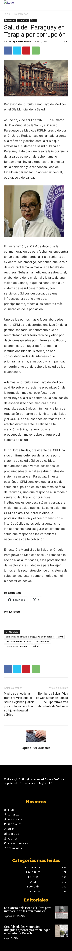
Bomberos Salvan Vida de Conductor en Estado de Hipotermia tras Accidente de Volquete (52, 700)
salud (36, 646)
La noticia (23, 20)
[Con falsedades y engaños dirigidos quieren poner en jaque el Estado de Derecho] (61, 931)
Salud (33, 20)
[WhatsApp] (36, 51)
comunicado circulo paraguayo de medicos (30, 636)
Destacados (21, 14)
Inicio (7, 14)
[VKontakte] (43, 790)
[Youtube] (50, 790)
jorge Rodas (42, 641)
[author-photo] (36, 742)
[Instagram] (28, 790)
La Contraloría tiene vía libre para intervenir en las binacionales (27, 909)
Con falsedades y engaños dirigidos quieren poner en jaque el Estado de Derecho (27, 930)
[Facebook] (8, 51)
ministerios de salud (17, 646)
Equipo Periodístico (20, 41)
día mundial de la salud (18, 641)
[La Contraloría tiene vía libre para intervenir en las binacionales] (61, 912)
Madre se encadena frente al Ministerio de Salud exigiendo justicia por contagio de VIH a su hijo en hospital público (19, 704)
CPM (60, 636)
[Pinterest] (26, 51)
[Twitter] (17, 51)
